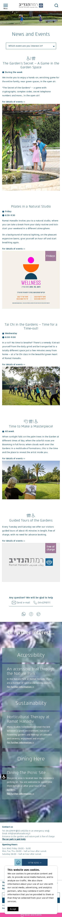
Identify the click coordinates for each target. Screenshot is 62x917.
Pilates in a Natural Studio (31, 206)
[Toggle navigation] (5, 5)
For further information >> (20, 687)
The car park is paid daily (14, 839)
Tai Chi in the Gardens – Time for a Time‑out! (31, 326)
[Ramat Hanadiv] (31, 6)
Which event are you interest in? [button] (25, 46)
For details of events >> (13, 102)
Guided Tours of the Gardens (30, 520)
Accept (13, 909)
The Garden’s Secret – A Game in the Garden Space (31, 65)
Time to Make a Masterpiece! (31, 426)
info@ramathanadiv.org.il (19, 834)
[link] (31, 147)
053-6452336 (22, 831)
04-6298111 (11, 831)
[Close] (56, 5)
